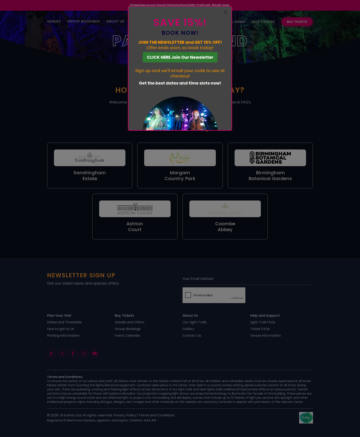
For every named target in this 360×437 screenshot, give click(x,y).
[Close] (225, 12)
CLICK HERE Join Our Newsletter (180, 57)
